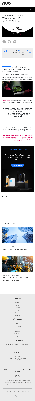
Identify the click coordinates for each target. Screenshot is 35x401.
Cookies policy (16, 391)
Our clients (17, 331)
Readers (17, 323)
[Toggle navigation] (31, 3)
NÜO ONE (17, 305)
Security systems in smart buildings (14, 249)
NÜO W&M (17, 308)
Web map (8, 391)
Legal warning (25, 391)
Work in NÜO (17, 333)
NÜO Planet (11, 193)
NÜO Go (17, 302)
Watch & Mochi (23, 51)
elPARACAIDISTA (14, 49)
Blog (17, 336)
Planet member (17, 326)
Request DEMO (17, 165)
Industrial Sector (6, 275)
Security (4, 246)
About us (17, 328)
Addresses (17, 362)
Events (4, 15)
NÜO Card (17, 313)
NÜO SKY (17, 310)
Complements (17, 315)
